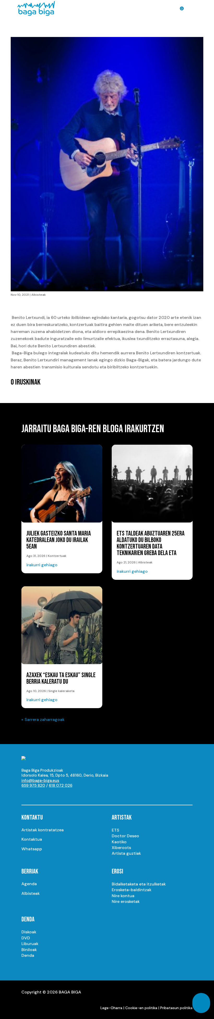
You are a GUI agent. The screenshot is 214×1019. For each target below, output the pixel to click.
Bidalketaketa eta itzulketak (139, 884)
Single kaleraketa (61, 691)
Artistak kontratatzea (42, 830)
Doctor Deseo (125, 836)
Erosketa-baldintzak (131, 889)
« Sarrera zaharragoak (42, 719)
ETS (115, 830)
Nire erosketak (126, 901)
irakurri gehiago (41, 565)
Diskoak (28, 932)
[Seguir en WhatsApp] (67, 795)
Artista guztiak (126, 853)
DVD (25, 938)
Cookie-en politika (141, 1007)
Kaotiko (119, 842)
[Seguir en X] (46, 795)
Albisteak (38, 295)
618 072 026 (60, 785)
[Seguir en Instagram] (36, 795)
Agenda (29, 883)
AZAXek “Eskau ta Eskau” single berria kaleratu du (61, 678)
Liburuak (29, 943)
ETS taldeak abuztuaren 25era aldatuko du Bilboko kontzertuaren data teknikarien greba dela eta (151, 543)
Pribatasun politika (176, 1007)
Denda (27, 955)
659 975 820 (33, 785)
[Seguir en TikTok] (78, 795)
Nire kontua (123, 895)
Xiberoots (121, 847)
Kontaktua (31, 839)
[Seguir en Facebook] (57, 795)
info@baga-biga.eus (40, 780)
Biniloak (29, 949)
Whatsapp (31, 849)
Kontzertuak (57, 556)
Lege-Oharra (111, 1007)
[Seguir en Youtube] (25, 795)
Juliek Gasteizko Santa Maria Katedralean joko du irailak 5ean (58, 540)
